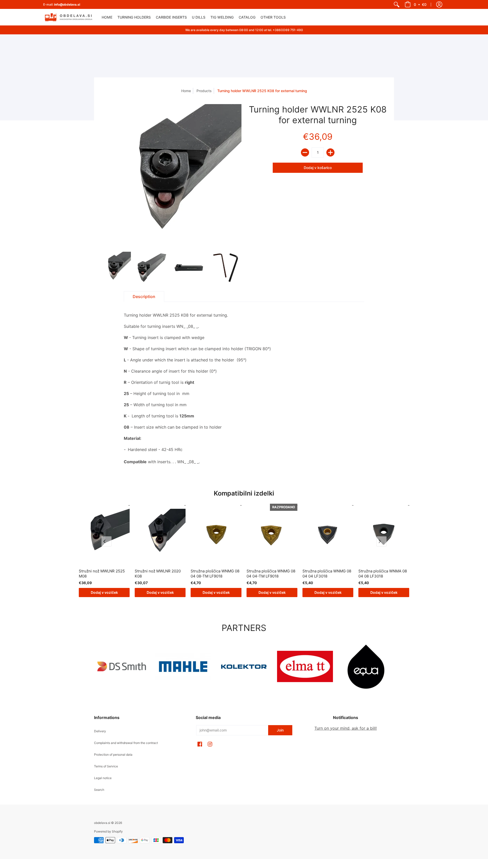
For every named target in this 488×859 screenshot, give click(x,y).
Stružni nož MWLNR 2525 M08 (102, 574)
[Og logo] (244, 666)
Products (204, 91)
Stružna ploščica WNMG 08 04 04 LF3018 (326, 574)
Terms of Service (106, 766)
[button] (415, 4)
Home (186, 91)
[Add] (330, 152)
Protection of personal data (113, 754)
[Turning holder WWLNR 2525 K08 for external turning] (115, 268)
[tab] (144, 296)
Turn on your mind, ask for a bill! (345, 728)
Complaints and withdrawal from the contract (126, 743)
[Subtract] (305, 152)
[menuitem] (396, 4)
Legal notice (103, 778)
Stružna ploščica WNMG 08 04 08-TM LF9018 (215, 574)
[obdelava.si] (68, 17)
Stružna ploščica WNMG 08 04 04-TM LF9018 (271, 574)
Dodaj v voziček (104, 592)
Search (99, 790)
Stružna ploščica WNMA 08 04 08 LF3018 (382, 574)
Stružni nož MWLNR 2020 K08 (158, 574)
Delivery (100, 731)
